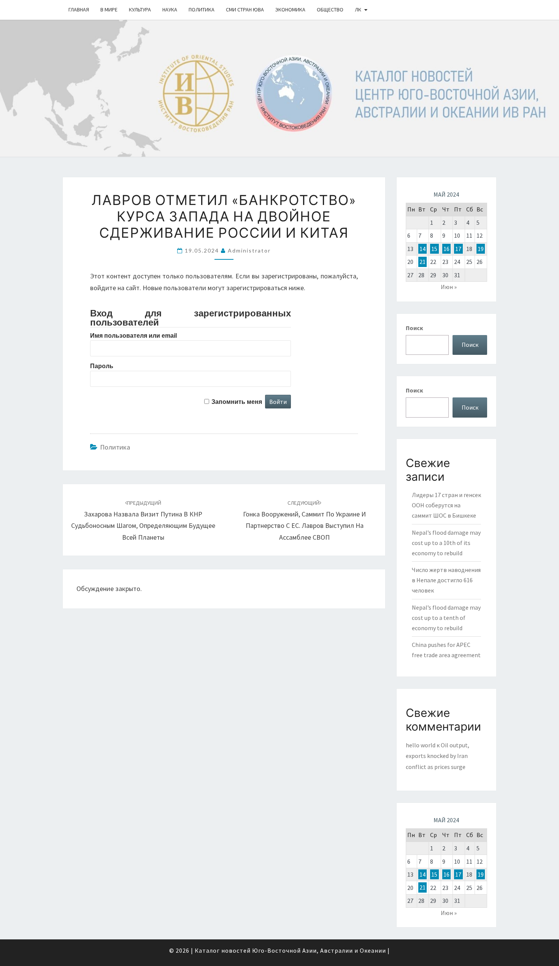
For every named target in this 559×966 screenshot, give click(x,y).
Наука (169, 9)
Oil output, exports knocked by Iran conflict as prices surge (437, 756)
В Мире (109, 9)
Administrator (249, 250)
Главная (78, 9)
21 (422, 261)
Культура (140, 9)
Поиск (414, 328)
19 (481, 249)
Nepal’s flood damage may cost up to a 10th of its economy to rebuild (446, 543)
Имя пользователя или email (133, 335)
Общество (330, 9)
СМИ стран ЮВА (245, 9)
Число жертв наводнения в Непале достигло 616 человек (446, 580)
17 (458, 249)
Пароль (101, 366)
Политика (201, 9)
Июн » (449, 287)
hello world (420, 745)
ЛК (358, 9)
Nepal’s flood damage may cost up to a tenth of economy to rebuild (446, 618)
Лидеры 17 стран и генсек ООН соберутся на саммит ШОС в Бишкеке (446, 505)
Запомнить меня (236, 402)
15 (434, 249)
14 (422, 249)
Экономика (290, 9)
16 (446, 249)
